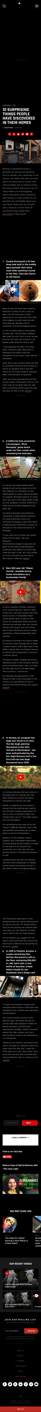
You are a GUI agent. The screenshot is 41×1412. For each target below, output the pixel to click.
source (28, 391)
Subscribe (31, 1331)
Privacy (20, 1371)
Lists (14, 105)
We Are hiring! (20, 1376)
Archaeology (7, 105)
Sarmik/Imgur (33, 999)
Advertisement (20, 1366)
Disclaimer (20, 1361)
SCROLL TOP (20, 1409)
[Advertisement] (20, 33)
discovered (7, 214)
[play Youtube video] (20, 592)
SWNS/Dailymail (32, 303)
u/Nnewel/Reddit (32, 479)
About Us (20, 1350)
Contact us (20, 1356)
